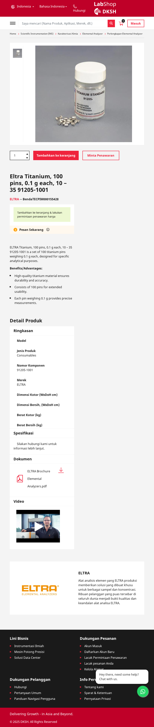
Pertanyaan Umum (27, 693)
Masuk (136, 23)
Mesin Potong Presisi (29, 652)
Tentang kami (94, 687)
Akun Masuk (93, 646)
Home (13, 33)
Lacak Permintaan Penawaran (105, 658)
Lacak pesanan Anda (98, 663)
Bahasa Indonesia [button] (52, 6)
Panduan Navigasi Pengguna (34, 699)
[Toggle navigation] (14, 23)
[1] (27, 158)
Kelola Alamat (94, 669)
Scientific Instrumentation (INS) (37, 33)
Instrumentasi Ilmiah (29, 646)
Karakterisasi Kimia (68, 33)
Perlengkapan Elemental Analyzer (125, 33)
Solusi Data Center (27, 658)
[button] (22, 6)
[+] (27, 153)
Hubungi (20, 687)
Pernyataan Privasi (97, 699)
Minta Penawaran (100, 155)
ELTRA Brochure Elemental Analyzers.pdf (38, 478)
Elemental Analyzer (92, 33)
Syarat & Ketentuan (98, 693)
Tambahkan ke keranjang (56, 155)
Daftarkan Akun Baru (99, 652)
